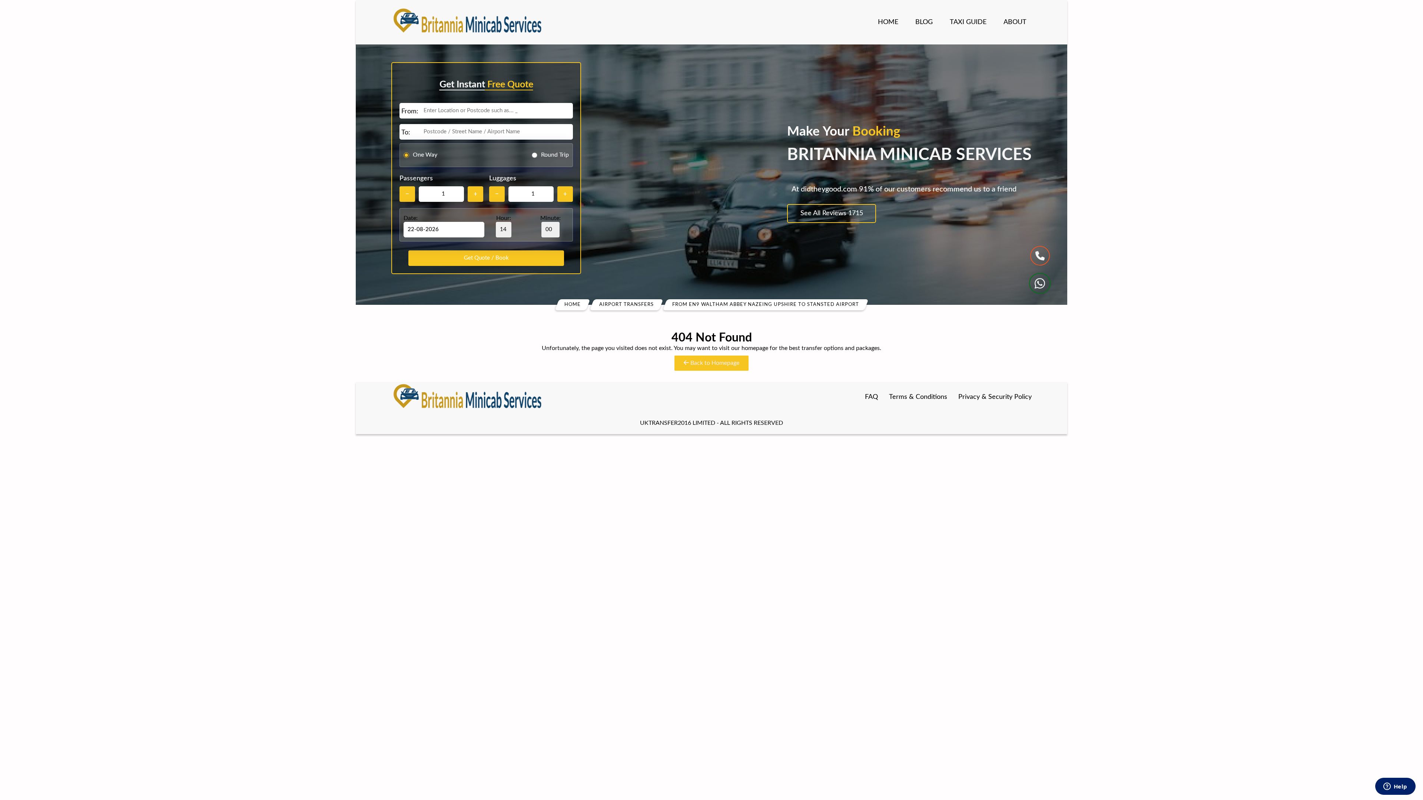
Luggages (502, 178)
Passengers (416, 178)
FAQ (871, 397)
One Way (425, 155)
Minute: (550, 218)
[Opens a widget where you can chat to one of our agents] (1395, 787)
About (1015, 22)
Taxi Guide (968, 22)
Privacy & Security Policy (995, 397)
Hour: (503, 218)
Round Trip (555, 155)
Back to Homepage (714, 363)
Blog (924, 22)
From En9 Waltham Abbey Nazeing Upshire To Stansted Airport (765, 304)
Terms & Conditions (918, 397)
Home (888, 22)
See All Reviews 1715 (831, 213)
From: (409, 111)
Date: (411, 218)
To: (405, 132)
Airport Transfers (626, 304)
